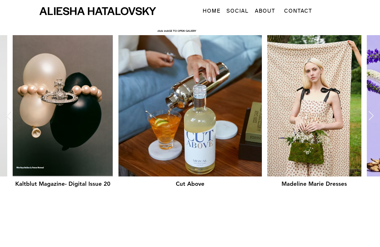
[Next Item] (371, 116)
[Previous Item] (9, 116)
